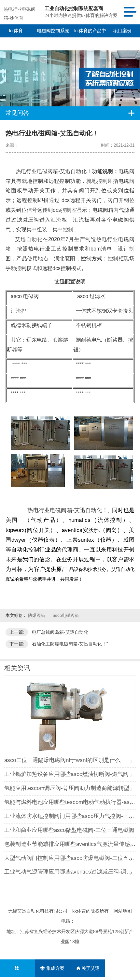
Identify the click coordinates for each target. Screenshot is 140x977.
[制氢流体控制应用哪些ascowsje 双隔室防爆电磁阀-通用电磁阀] (70, 716)
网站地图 (123, 911)
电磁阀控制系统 (53, 30)
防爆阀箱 (37, 615)
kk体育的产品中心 (90, 37)
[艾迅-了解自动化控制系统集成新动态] (70, 71)
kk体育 (16, 30)
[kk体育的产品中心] (17, 968)
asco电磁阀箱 (66, 615)
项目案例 (122, 30)
